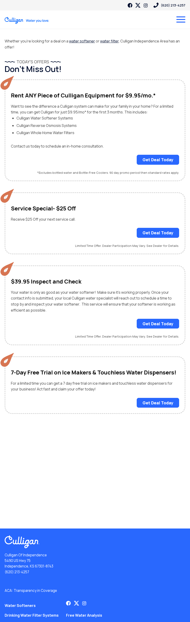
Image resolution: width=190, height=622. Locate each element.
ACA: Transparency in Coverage (31, 590)
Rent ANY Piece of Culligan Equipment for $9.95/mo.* (83, 95)
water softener (82, 41)
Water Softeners (20, 605)
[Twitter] (137, 5)
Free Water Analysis (84, 615)
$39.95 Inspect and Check (46, 281)
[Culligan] (27, 20)
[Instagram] (146, 5)
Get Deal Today (157, 159)
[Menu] (180, 19)
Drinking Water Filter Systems (32, 615)
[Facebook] (130, 5)
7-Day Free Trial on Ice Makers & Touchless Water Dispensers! (93, 372)
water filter (109, 41)
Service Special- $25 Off (43, 208)
